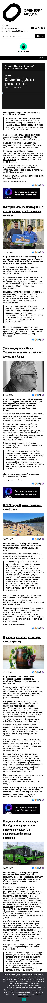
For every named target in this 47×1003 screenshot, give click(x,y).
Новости (18, 66)
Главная (8, 66)
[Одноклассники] (36, 185)
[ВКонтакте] (33, 185)
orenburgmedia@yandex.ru (17, 31)
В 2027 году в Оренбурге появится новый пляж (22, 507)
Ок (24, 1000)
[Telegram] (38, 185)
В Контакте (35, 139)
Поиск (40, 36)
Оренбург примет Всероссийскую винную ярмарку (22, 639)
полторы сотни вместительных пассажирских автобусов (23, 904)
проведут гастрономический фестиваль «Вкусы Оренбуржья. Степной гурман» (22, 791)
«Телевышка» (9, 881)
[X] (40, 185)
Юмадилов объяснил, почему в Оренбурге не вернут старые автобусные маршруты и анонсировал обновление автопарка (21, 829)
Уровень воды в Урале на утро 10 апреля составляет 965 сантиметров (23, 157)
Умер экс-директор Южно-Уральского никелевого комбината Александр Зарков (23, 352)
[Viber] (43, 185)
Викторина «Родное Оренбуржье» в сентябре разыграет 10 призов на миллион (23, 211)
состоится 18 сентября (24, 267)
